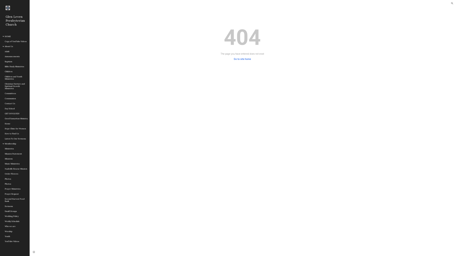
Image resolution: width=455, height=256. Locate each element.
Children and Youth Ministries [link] (13, 77)
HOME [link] (8, 36)
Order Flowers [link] (11, 174)
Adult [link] (7, 51)
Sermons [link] (9, 206)
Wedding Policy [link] (12, 216)
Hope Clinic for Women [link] (15, 128)
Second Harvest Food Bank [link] (15, 200)
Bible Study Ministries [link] (14, 66)
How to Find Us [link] (12, 133)
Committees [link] (10, 93)
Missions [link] (9, 159)
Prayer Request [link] (12, 194)
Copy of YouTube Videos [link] (16, 41)
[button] (452, 3)
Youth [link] (7, 236)
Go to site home (242, 59)
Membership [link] (10, 143)
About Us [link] (9, 46)
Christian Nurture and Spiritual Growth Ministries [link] (15, 86)
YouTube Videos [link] (12, 241)
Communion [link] (10, 98)
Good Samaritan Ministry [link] (16, 118)
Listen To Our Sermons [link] (15, 138)
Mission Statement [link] (13, 154)
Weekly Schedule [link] (12, 221)
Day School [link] (10, 108)
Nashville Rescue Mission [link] (16, 169)
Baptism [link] (8, 61)
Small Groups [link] (11, 211)
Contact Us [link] (10, 103)
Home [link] (7, 123)
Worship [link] (8, 231)
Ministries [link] (9, 148)
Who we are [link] (10, 226)
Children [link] (8, 71)
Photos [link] (8, 179)
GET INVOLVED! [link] (12, 113)
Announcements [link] (12, 56)
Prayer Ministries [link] (12, 189)
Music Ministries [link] (12, 163)
